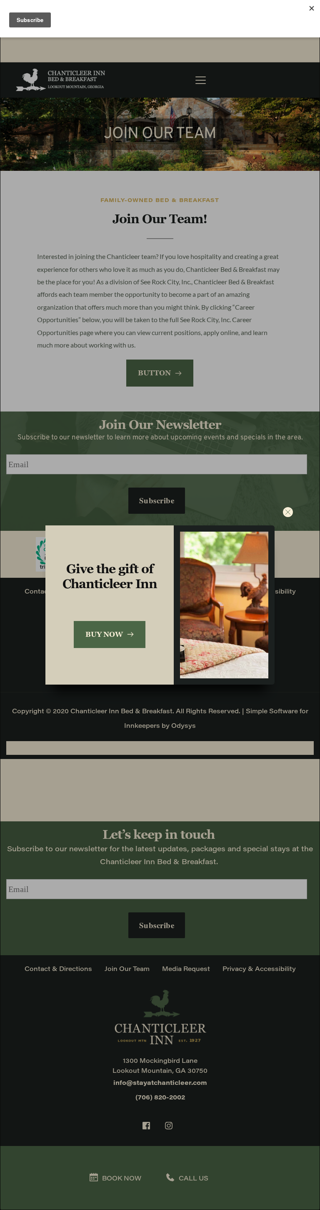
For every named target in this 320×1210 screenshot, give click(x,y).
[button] (288, 512)
